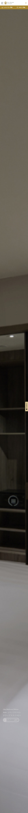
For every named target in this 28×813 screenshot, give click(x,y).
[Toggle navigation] (3, 3)
